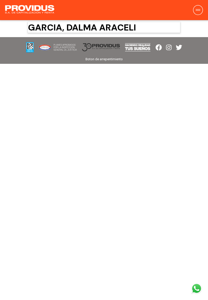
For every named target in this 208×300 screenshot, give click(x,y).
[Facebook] (158, 47)
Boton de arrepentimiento (104, 59)
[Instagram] (169, 47)
